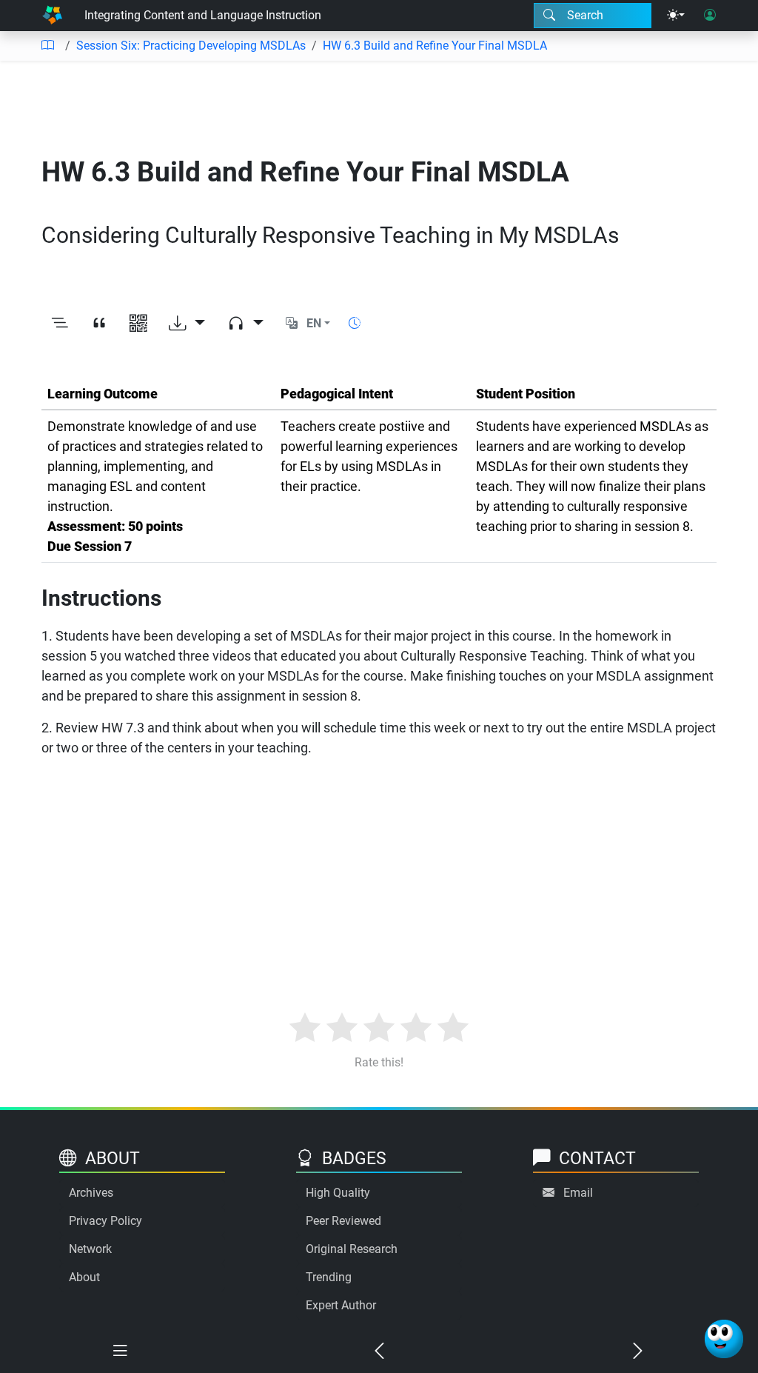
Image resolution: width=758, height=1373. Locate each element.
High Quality (338, 1193)
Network (90, 1249)
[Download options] (187, 324)
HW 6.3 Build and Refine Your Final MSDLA (435, 46)
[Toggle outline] (59, 324)
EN (313, 323)
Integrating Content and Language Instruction (202, 15)
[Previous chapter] (378, 1352)
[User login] (709, 15)
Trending (329, 1277)
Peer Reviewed (343, 1221)
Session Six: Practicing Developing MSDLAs (191, 46)
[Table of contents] (47, 46)
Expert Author (341, 1305)
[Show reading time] (354, 323)
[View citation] (99, 324)
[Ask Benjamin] (724, 1339)
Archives (91, 1193)
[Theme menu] (675, 15)
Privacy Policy (105, 1221)
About (84, 1277)
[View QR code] (138, 324)
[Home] (52, 15)
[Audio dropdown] (245, 324)
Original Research (352, 1249)
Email (578, 1193)
